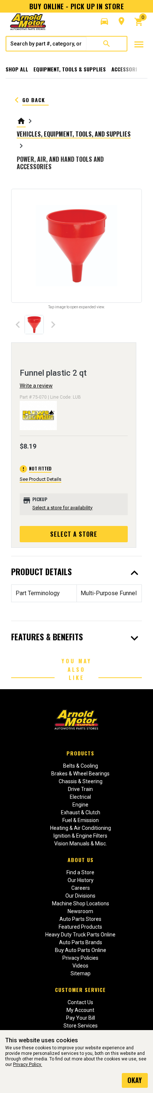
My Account (80, 1010)
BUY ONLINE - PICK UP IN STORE (76, 6)
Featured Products (80, 927)
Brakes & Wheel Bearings (80, 774)
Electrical (80, 797)
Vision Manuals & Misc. (80, 843)
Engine (80, 805)
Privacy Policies (80, 958)
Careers (80, 888)
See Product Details (40, 479)
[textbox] (46, 44)
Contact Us (80, 1002)
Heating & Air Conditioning (80, 828)
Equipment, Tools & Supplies (69, 69)
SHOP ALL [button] (17, 69)
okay (134, 1080)
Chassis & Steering (80, 781)
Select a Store (73, 534)
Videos (80, 966)
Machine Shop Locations (80, 903)
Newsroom (80, 911)
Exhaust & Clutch (80, 812)
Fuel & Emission (80, 820)
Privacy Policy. (27, 1064)
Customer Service (80, 989)
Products (80, 753)
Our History (81, 880)
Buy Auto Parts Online (80, 950)
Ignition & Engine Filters (80, 836)
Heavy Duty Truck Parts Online (80, 935)
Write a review (36, 386)
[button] (104, 21)
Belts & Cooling (80, 766)
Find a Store (80, 872)
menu (139, 44)
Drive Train (80, 789)
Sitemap (81, 973)
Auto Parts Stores (80, 919)
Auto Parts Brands (80, 942)
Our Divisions (80, 896)
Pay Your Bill (80, 1018)
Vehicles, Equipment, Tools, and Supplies (74, 134)
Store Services (81, 1026)
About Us (81, 860)
